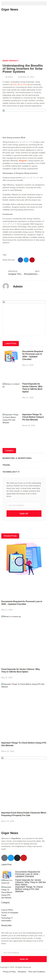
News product (11, 61)
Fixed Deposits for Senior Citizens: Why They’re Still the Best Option (30, 882)
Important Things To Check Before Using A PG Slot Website (33, 417)
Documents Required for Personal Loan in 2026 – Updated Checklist (27, 874)
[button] (24, 3)
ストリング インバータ (20, 84)
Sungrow (22, 161)
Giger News (9, 9)
